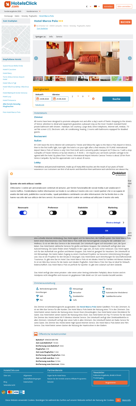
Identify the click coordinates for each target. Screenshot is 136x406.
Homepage (8, 16)
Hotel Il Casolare (9, 69)
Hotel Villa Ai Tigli (9, 83)
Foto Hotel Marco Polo (11, 112)
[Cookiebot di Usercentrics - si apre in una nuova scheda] (114, 174)
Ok (118, 400)
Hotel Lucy (7, 96)
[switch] (53, 213)
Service (59, 36)
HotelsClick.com (20, 4)
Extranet (50, 382)
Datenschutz (28, 382)
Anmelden (108, 6)
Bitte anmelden (124, 6)
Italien (17, 16)
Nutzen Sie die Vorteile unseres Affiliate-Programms (66, 379)
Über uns (7, 375)
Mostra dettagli (113, 222)
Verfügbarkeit (41, 89)
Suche (116, 99)
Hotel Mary (7, 73)
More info (126, 400)
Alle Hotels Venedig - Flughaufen (12, 105)
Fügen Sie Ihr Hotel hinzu (56, 375)
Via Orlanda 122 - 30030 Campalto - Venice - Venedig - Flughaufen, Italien (63, 26)
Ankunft (39, 94)
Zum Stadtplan (42, 28)
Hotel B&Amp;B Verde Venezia (15, 93)
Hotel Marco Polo (46, 16)
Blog (5, 382)
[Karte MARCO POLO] (16, 39)
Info (51, 36)
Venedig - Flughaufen (29, 16)
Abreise (56, 94)
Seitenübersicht (9, 385)
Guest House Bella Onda (13, 66)
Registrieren (110, 382)
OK (106, 230)
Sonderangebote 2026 (12, 11)
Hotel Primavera (9, 100)
